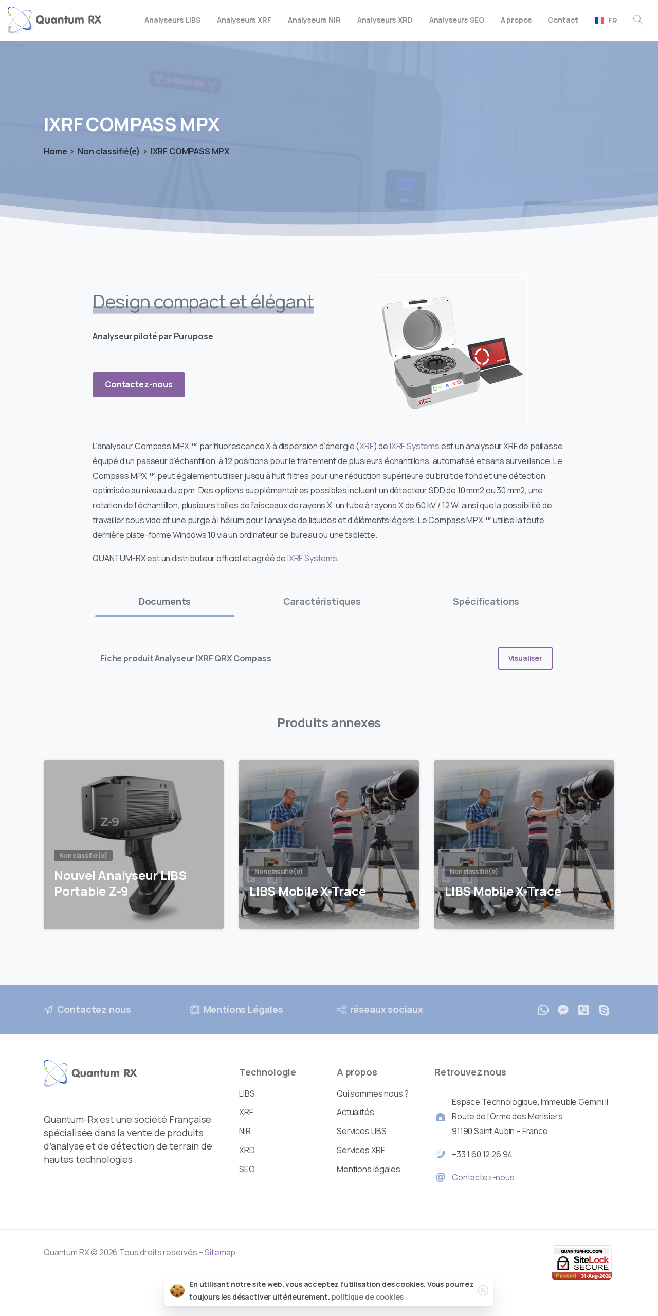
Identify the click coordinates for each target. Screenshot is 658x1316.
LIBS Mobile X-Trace (307, 891)
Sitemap (220, 1252)
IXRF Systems (415, 446)
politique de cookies (368, 1297)
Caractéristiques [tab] (322, 601)
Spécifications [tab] (486, 601)
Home (55, 151)
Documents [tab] (165, 601)
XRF (366, 446)
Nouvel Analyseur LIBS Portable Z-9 (120, 883)
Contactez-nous (483, 1177)
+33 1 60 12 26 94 (482, 1154)
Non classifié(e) (109, 151)
